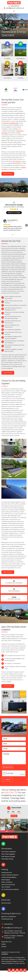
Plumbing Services (7, 919)
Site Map (22, 963)
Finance (3, 946)
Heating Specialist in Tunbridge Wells (12, 957)
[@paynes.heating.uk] (8, 808)
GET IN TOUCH (8, 173)
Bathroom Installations (8, 916)
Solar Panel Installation (8, 851)
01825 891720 (14, 6)
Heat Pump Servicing (8, 884)
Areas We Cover (6, 941)
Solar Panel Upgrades (8, 854)
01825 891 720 (11, 792)
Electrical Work (6, 903)
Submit (6, 779)
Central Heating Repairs (8, 877)
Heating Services (6, 872)
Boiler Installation (6, 882)
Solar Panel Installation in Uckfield (11, 959)
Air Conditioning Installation (10, 889)
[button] (14, 11)
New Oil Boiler (5, 887)
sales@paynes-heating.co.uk (14, 8)
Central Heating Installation (10, 875)
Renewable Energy (7, 859)
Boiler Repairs (5, 879)
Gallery (3, 944)
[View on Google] (4, 221)
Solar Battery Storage (8, 856)
